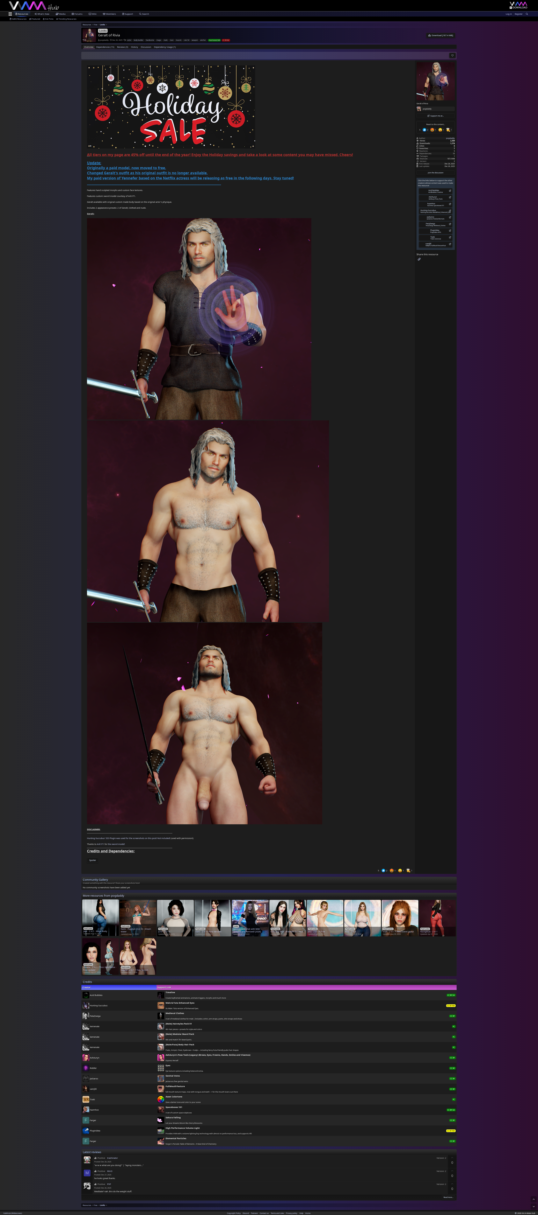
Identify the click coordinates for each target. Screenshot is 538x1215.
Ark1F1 (100, 844)
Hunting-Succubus (98, 1005)
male (166, 40)
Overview (88, 46)
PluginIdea (95, 1130)
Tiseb (92, 1099)
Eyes (168, 1065)
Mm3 (109, 1171)
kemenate (94, 1026)
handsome (150, 40)
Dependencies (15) (105, 46)
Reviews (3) (122, 46)
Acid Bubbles (96, 995)
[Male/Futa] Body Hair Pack (180, 1044)
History (134, 46)
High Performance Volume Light (183, 1128)
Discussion (146, 46)
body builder (138, 40)
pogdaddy (104, 40)
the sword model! (116, 844)
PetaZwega (95, 1015)
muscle (178, 40)
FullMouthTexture (175, 1086)
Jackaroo (94, 1078)
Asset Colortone (174, 1096)
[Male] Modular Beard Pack (180, 1034)
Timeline (170, 992)
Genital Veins (173, 1075)
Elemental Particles (176, 1138)
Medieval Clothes (175, 1013)
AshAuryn (94, 1057)
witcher (203, 40)
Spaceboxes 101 (174, 1107)
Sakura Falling (173, 1117)
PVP (109, 1184)
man (171, 40)
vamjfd (93, 1088)
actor (129, 40)
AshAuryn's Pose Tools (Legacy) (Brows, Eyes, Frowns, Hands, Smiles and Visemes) (208, 1054)
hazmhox (94, 1109)
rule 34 (186, 40)
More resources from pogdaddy (103, 895)
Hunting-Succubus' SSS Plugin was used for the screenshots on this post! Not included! (128, 838)
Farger (93, 1120)
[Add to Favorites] (452, 55)
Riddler (93, 1068)
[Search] (527, 14)
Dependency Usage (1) (165, 46)
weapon (195, 40)
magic (158, 40)
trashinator (112, 1157)
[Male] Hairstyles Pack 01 (179, 1023)
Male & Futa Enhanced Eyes (180, 1002)
